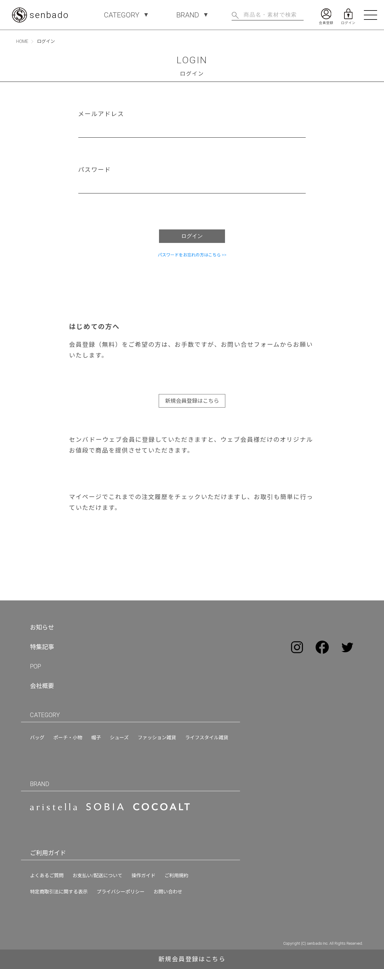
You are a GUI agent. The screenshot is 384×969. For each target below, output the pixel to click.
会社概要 (42, 685)
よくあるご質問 (47, 875)
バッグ (37, 737)
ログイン (192, 236)
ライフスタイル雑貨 (206, 737)
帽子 (96, 737)
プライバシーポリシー (121, 892)
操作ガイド (143, 875)
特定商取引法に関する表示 (59, 892)
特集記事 (42, 646)
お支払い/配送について (97, 875)
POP (35, 666)
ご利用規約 (176, 875)
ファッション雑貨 (157, 737)
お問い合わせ (168, 892)
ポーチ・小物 (67, 737)
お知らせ (42, 627)
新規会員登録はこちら (192, 401)
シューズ (119, 737)
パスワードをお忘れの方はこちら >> (192, 255)
